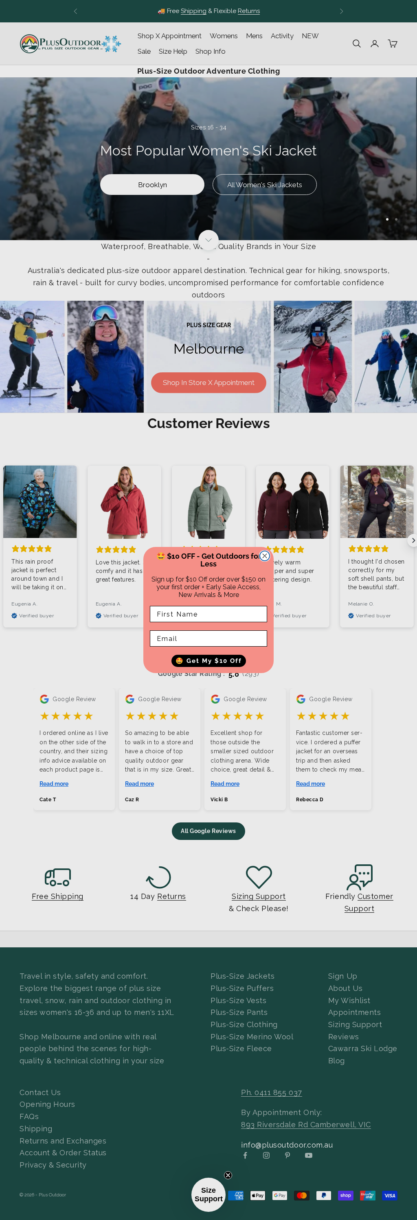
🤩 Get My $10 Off (209, 661)
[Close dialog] (265, 556)
